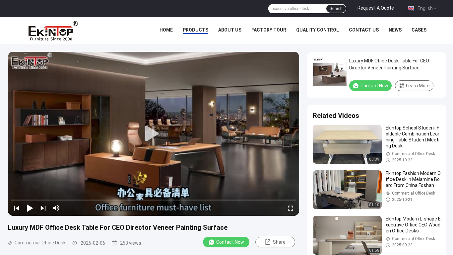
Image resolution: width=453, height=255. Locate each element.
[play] (153, 134)
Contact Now (230, 242)
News (395, 30)
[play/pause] (29, 208)
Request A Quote (375, 8)
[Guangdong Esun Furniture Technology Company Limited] (53, 31)
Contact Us (364, 30)
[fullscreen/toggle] (290, 208)
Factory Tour (268, 30)
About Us (229, 30)
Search (336, 8)
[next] (43, 208)
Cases (419, 30)
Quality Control (317, 30)
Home (166, 30)
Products (195, 30)
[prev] (16, 208)
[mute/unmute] (56, 208)
